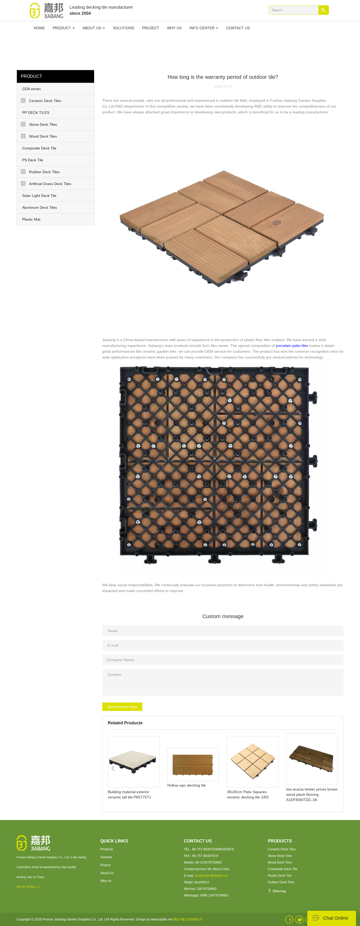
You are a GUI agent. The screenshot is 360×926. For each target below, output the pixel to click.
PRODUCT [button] (62, 28)
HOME (39, 28)
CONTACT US (238, 28)
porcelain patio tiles (292, 345)
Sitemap (278, 891)
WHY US (174, 28)
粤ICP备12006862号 (188, 919)
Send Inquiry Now (122, 707)
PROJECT (150, 28)
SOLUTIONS (123, 28)
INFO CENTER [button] (202, 28)
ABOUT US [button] (92, 28)
